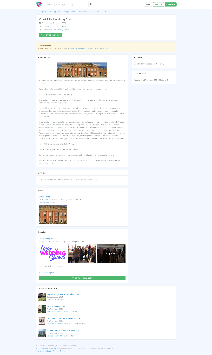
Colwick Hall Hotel (49, 26)
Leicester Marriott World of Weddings (63, 330)
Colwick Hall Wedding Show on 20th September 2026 (88, 48)
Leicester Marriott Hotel (56, 336)
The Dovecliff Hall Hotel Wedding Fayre (63, 318)
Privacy (55, 351)
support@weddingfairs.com (46, 348)
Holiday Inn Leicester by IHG (58, 311)
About (48, 351)
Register (158, 4)
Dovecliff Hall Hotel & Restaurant (59, 323)
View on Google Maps (47, 202)
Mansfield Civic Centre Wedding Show (63, 294)
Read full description (46, 272)
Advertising (40, 351)
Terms (62, 351)
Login (148, 4)
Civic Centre (51, 299)
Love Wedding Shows (61, 29)
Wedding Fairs (41, 11)
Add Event (170, 4)
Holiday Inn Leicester (56, 306)
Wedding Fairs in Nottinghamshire (62, 11)
